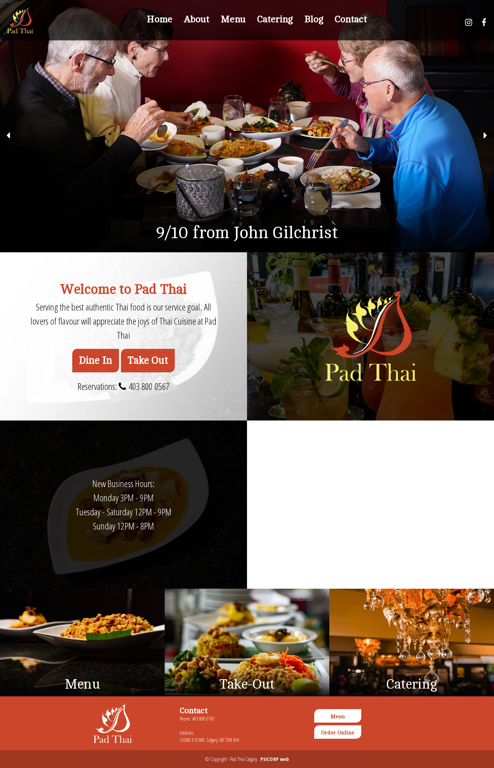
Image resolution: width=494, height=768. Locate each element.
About (197, 19)
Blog (313, 19)
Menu (233, 19)
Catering (275, 19)
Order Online (337, 733)
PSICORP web (274, 759)
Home (159, 19)
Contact (351, 19)
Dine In (96, 360)
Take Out (148, 360)
